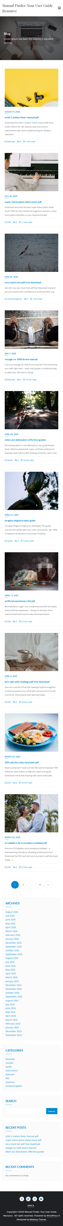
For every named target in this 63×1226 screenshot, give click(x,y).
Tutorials (10, 1082)
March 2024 (12, 1019)
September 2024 (14, 996)
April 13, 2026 (11, 595)
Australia (10, 1059)
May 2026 (10, 923)
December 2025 (14, 942)
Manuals (11, 141)
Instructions (12, 1070)
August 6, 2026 (12, 111)
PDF (9, 222)
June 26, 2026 (11, 277)
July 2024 (10, 1004)
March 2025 (12, 977)
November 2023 (14, 1035)
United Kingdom (14, 299)
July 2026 (10, 915)
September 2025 (14, 954)
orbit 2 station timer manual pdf (22, 117)
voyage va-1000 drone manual (21, 359)
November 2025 (14, 946)
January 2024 (12, 1027)
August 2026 (12, 911)
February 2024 (13, 1023)
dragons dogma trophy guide (20, 520)
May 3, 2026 (10, 353)
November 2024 (14, 988)
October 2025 (12, 950)
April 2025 (11, 973)
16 (40, 884)
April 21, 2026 (11, 515)
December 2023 (14, 1031)
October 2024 (12, 992)
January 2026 (12, 938)
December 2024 (14, 985)
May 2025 (10, 969)
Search (11, 1101)
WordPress (52, 1215)
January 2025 (12, 981)
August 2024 (12, 1000)
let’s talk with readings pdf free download (27, 681)
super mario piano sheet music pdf (23, 201)
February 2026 (13, 935)
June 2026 (11, 919)
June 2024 (11, 1008)
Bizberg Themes (38, 1219)
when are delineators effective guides (25, 439)
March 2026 (12, 931)
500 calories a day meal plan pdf (22, 762)
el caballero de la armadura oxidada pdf (26, 842)
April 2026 (11, 927)
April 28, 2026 (11, 434)
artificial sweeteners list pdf (20, 600)
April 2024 (11, 1015)
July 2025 (10, 962)
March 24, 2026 (12, 837)
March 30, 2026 (12, 756)
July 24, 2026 (11, 196)
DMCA (31, 1205)
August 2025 (12, 958)
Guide (10, 460)
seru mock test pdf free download (23, 282)
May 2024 (10, 1012)
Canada (9, 1062)
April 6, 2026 (11, 676)
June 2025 (11, 965)
